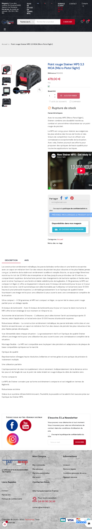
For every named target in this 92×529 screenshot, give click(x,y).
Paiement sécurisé (70, 477)
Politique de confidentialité (12, 499)
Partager (61, 198)
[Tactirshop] (15, 462)
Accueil (60, 239)
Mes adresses (37, 469)
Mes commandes (38, 465)
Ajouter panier (70, 96)
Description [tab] (11, 260)
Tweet (66, 198)
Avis (26, 260)
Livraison (66, 465)
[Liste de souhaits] (82, 22)
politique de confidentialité (74, 209)
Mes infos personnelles (41, 473)
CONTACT (73, 4)
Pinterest (72, 198)
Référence (52, 73)
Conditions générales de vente (74, 473)
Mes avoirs (36, 477)
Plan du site (6, 495)
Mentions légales (69, 469)
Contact (5, 491)
